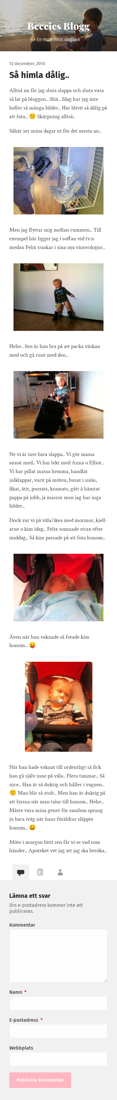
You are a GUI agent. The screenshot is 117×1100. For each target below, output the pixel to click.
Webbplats (21, 1048)
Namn (17, 992)
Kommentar (22, 925)
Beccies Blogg (58, 25)
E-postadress (26, 1020)
